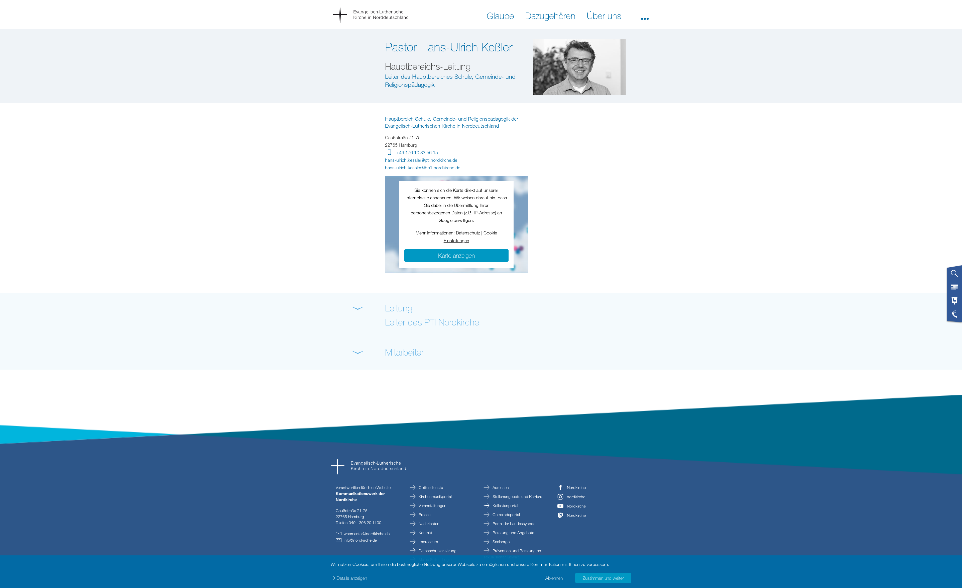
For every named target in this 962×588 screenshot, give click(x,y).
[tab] (954, 275)
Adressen (500, 487)
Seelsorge (501, 541)
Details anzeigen (352, 578)
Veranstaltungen (432, 505)
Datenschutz (468, 232)
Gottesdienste (430, 487)
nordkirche (576, 496)
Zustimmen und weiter (603, 578)
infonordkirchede (360, 540)
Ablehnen (554, 578)
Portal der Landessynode (513, 523)
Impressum (428, 541)
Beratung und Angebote (513, 532)
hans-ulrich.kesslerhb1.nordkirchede (422, 167)
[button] (645, 15)
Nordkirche (576, 487)
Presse (424, 514)
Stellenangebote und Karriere (517, 496)
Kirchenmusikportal (435, 496)
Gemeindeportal (506, 514)
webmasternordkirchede (367, 533)
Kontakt (425, 532)
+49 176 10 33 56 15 (417, 152)
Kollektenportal (505, 505)
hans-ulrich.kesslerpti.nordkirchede (421, 160)
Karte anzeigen (456, 255)
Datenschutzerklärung (437, 550)
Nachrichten (428, 523)
